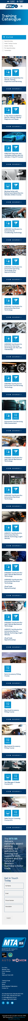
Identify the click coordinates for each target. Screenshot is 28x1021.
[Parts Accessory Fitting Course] (14, 669)
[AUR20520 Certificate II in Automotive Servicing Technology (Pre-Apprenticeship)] (14, 263)
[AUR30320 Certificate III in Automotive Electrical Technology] (14, 491)
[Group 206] (7, 1003)
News (3, 984)
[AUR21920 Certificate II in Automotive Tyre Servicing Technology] (14, 379)
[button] (21, 6)
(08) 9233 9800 (12, 999)
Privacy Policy (16, 1019)
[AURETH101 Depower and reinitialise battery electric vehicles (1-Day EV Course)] (14, 149)
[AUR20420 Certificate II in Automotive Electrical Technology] (14, 302)
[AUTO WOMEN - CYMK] (14, 960)
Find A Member (6, 971)
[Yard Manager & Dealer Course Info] (14, 777)
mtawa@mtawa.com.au (10, 997)
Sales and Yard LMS (7, 975)
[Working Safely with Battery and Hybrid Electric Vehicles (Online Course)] (14, 187)
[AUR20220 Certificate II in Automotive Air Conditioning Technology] (14, 225)
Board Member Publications (9, 986)
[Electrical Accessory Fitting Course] (14, 705)
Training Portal (6, 980)
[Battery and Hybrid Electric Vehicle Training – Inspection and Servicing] (14, 74)
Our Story (4, 967)
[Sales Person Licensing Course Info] (14, 813)
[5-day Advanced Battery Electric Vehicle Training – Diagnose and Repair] (14, 111)
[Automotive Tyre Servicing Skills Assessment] (14, 416)
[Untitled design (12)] (12, 1003)
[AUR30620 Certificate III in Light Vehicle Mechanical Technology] (14, 453)
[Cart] (16, 6)
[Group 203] (10, 6)
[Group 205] (3, 1003)
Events (4, 982)
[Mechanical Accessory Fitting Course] (14, 741)
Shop (3, 973)
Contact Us (5, 988)
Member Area (5, 969)
